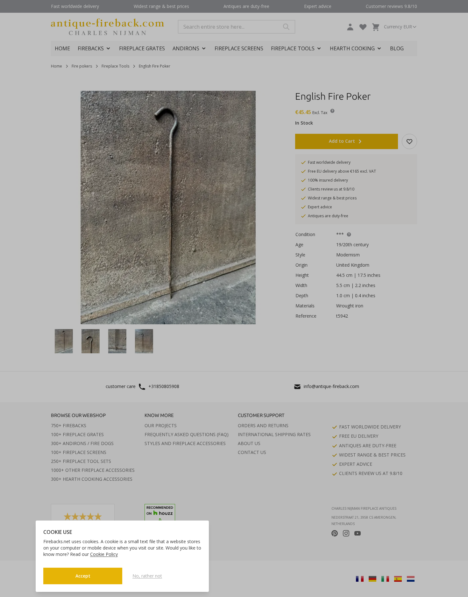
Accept (82, 576)
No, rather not (147, 576)
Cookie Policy (104, 554)
